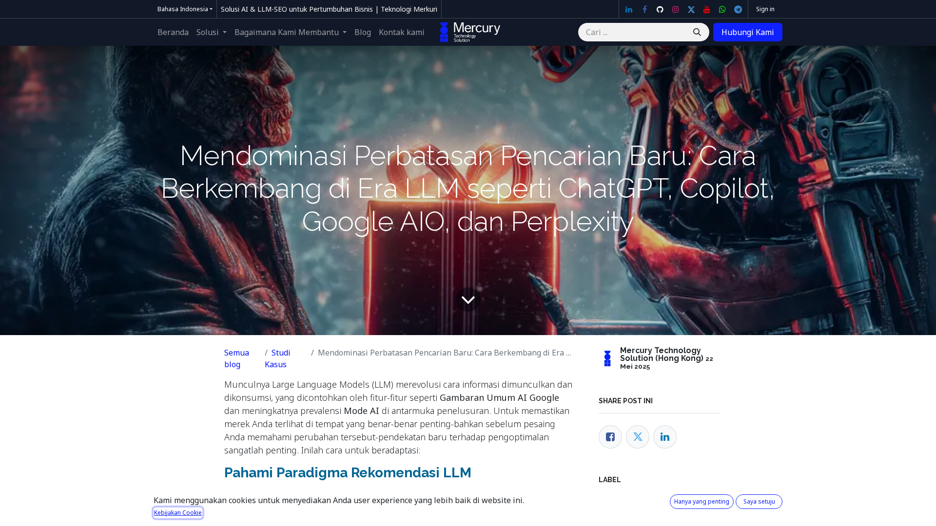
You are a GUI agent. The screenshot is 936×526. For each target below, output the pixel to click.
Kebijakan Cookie (178, 512)
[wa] (722, 9)
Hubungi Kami (748, 32)
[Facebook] (644, 9)
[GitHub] (660, 9)
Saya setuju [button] (759, 501)
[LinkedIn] (629, 9)
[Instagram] (675, 9)
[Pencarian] (697, 32)
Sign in (765, 9)
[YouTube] (707, 9)
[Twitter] (691, 9)
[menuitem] (173, 32)
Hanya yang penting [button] (701, 501)
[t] (738, 9)
